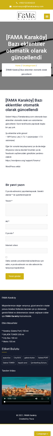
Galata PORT (43, 358)
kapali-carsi (22, 363)
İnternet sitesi (12, 245)
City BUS (17, 358)
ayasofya (6, 358)
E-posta (10, 233)
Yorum (9, 201)
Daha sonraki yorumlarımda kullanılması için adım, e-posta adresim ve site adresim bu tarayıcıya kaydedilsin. (25, 264)
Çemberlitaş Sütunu (39, 363)
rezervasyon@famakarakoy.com (28, 6)
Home (18, 65)
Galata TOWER (9, 363)
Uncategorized (29, 65)
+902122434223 (26, 3)
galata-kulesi (29, 358)
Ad (7, 221)
